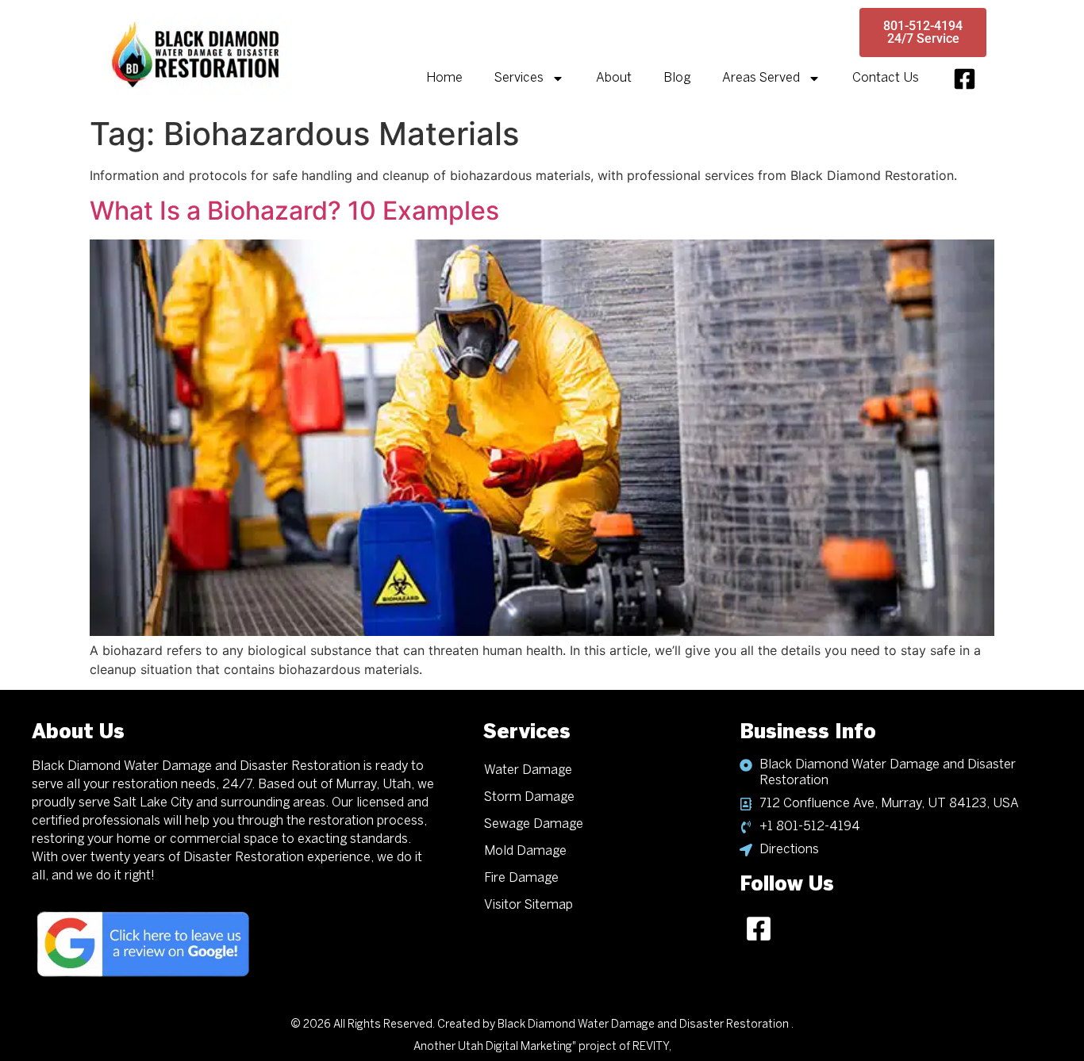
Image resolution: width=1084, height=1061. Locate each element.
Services (519, 78)
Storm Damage (529, 797)
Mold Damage (525, 851)
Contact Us (885, 78)
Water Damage (528, 770)
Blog (676, 78)
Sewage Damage (533, 824)
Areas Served (761, 78)
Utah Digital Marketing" (517, 1047)
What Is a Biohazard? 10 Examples (294, 210)
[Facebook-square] (964, 79)
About (614, 78)
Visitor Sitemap (528, 905)
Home (444, 78)
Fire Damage (521, 878)
